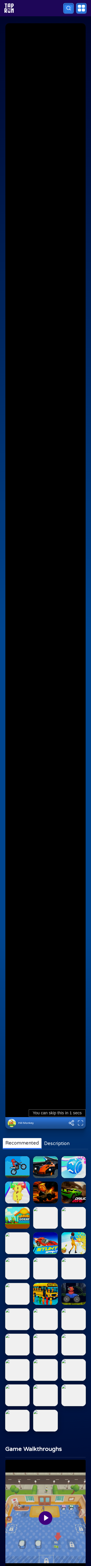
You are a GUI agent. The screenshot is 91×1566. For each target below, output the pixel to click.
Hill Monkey (26, 1123)
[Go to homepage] (9, 8)
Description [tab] (57, 1143)
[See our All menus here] (81, 8)
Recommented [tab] (22, 1143)
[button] (68, 8)
